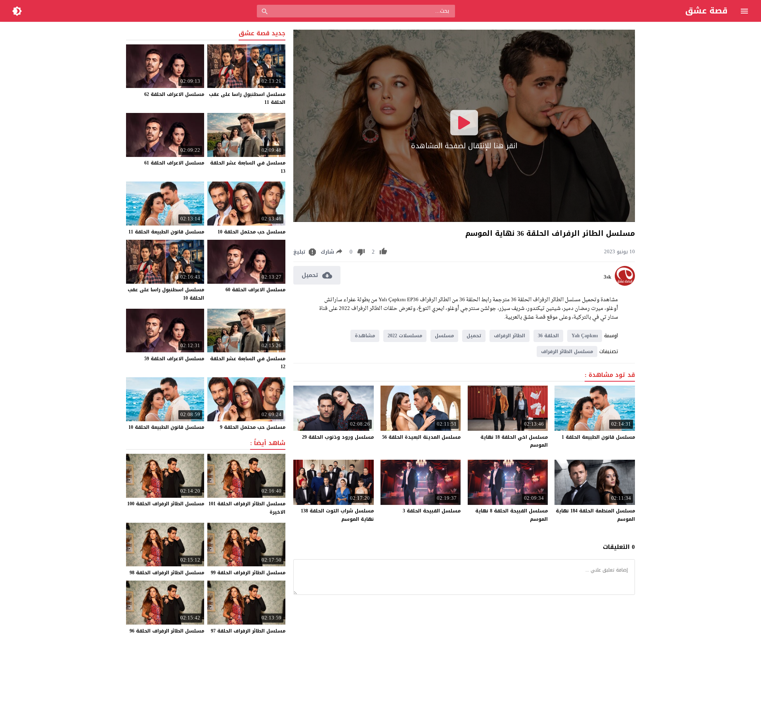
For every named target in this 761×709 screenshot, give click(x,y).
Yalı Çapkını (585, 335)
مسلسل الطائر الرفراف (567, 351)
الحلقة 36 (548, 335)
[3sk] (625, 284)
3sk (607, 277)
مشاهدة (365, 335)
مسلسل (444, 335)
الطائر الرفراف (509, 335)
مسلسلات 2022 (405, 335)
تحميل (474, 335)
